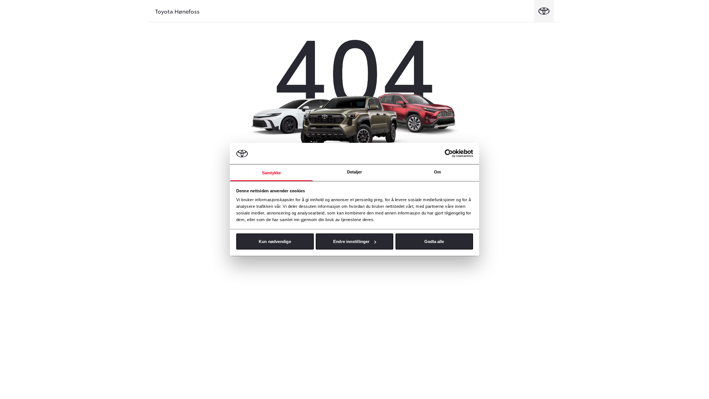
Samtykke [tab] (271, 172)
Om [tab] (437, 171)
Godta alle (434, 241)
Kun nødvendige (275, 241)
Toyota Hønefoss (177, 11)
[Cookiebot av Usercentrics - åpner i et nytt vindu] (449, 153)
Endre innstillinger (351, 241)
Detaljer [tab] (354, 171)
